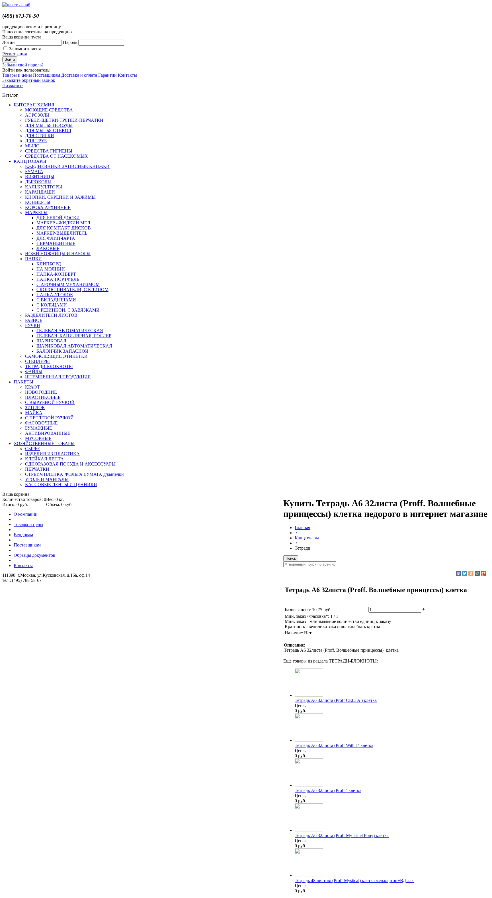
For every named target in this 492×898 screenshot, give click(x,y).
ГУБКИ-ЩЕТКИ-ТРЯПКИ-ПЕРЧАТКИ (64, 120)
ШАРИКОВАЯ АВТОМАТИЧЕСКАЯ (74, 346)
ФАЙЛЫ (33, 371)
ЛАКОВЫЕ (48, 248)
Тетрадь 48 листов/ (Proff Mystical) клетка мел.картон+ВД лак (354, 880)
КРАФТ (32, 387)
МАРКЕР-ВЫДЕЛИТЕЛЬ (61, 233)
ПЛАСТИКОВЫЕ (43, 397)
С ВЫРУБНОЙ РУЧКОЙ (50, 402)
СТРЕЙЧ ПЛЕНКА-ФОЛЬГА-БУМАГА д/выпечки (74, 474)
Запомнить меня (25, 48)
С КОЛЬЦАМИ (51, 304)
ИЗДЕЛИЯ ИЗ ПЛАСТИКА (52, 453)
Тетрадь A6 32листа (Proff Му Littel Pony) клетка (342, 835)
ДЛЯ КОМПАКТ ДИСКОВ (63, 227)
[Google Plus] (483, 573)
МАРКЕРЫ (36, 212)
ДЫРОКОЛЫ (38, 181)
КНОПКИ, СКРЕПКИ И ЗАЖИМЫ (60, 197)
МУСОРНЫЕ (38, 438)
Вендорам (23, 534)
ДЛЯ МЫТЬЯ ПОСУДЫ (49, 125)
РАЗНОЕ (33, 320)
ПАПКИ (33, 258)
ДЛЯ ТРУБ (36, 140)
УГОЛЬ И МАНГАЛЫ (47, 479)
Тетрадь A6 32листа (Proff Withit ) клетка (334, 745)
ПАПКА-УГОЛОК (54, 294)
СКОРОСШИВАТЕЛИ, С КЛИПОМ (72, 289)
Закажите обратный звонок (28, 80)
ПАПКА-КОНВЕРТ (56, 274)
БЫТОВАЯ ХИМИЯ (34, 104)
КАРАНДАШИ (40, 192)
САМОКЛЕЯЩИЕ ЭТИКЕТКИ (56, 356)
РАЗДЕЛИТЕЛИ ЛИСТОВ (51, 315)
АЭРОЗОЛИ (37, 115)
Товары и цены (17, 75)
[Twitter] (464, 573)
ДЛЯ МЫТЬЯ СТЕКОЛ (48, 130)
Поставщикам (46, 75)
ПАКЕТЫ (23, 381)
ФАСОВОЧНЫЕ (41, 422)
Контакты (127, 75)
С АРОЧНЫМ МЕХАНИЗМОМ (68, 284)
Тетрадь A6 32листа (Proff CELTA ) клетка (336, 700)
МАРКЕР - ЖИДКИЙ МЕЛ (63, 222)
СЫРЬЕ (32, 448)
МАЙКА (33, 412)
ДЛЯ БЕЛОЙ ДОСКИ (58, 217)
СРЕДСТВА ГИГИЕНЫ (48, 151)
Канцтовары (307, 537)
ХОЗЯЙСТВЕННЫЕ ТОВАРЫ (44, 443)
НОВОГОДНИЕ (41, 392)
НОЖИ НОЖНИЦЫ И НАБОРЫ (58, 253)
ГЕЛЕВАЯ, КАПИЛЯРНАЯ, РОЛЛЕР (73, 335)
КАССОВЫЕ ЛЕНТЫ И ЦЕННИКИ (61, 484)
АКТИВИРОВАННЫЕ (47, 433)
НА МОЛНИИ (50, 269)
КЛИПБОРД (48, 263)
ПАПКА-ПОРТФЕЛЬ (57, 279)
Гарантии (107, 75)
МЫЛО (32, 145)
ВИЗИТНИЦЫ (39, 176)
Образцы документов (34, 555)
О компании (26, 514)
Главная (302, 527)
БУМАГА (34, 171)
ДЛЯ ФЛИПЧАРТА (55, 238)
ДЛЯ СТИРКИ (39, 135)
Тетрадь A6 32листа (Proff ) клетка (328, 790)
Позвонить (12, 85)
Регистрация (14, 53)
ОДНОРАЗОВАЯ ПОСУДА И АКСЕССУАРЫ (70, 464)
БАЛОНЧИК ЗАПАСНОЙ (62, 351)
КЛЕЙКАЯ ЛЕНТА (44, 458)
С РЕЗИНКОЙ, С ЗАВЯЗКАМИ (68, 310)
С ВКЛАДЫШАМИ (56, 299)
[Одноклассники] (470, 573)
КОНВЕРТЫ (37, 202)
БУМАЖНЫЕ (38, 428)
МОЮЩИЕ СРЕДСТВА (49, 109)
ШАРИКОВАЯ (51, 340)
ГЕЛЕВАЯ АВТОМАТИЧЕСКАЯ (69, 330)
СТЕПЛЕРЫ (37, 361)
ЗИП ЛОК (35, 407)
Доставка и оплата (79, 75)
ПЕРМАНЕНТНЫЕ (55, 243)
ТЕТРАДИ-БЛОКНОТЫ (49, 366)
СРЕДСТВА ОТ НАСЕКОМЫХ (56, 156)
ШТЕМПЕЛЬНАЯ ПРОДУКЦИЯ (58, 376)
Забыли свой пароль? (23, 64)
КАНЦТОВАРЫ (30, 161)
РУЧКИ (32, 325)
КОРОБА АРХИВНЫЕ (48, 207)
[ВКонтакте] (458, 573)
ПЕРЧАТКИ (37, 469)
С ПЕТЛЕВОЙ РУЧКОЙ (49, 417)
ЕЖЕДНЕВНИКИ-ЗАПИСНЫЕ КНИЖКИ (67, 166)
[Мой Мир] (477, 573)
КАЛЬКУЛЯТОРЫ (43, 186)
